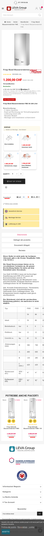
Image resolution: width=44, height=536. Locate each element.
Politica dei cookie (9, 527)
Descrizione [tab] (22, 235)
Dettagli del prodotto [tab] (22, 240)
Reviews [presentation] (22, 250)
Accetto (5, 532)
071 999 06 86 (23, 2)
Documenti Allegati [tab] (22, 245)
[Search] (40, 15)
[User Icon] (36, 8)
